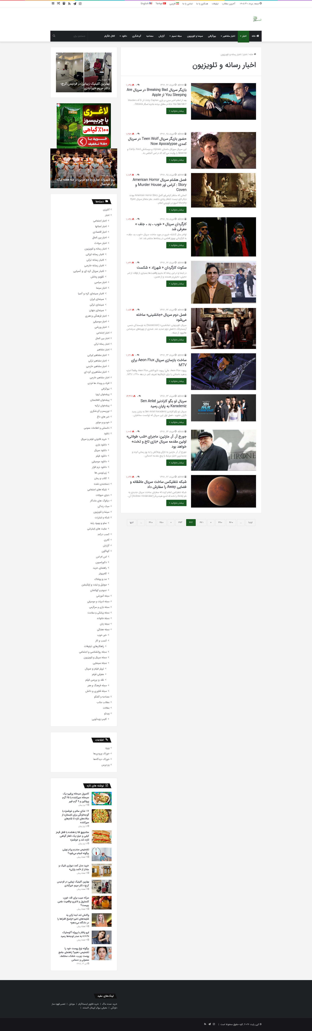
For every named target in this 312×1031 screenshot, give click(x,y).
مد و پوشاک (100, 579)
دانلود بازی (101, 445)
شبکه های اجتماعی (97, 489)
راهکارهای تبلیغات (94, 646)
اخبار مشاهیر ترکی (97, 361)
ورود (107, 748)
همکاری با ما (202, 4)
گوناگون (105, 551)
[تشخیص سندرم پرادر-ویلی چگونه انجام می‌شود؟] (102, 854)
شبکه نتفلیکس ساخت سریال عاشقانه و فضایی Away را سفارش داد (158, 484)
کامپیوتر (103, 573)
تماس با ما (188, 4)
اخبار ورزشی (101, 327)
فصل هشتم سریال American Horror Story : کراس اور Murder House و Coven (160, 185)
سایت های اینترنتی (97, 529)
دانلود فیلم (101, 456)
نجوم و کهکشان (98, 590)
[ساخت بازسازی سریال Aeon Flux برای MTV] (223, 371)
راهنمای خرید (100, 568)
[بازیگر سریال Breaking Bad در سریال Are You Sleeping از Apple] (223, 101)
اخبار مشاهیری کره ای (95, 372)
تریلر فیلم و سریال (94, 669)
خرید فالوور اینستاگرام (88, 1004)
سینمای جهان (96, 310)
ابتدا (250, 522)
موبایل (72, 1004)
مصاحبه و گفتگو (101, 697)
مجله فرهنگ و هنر (97, 685)
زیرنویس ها (101, 473)
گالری (106, 540)
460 (231, 522)
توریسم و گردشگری (99, 411)
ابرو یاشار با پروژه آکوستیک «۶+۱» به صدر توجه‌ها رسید (75, 934)
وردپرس (105, 765)
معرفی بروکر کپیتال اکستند (95, 1008)
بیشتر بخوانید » (176, 111)
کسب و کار (101, 641)
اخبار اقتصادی (100, 232)
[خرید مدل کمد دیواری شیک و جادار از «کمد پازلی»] (102, 870)
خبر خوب (102, 635)
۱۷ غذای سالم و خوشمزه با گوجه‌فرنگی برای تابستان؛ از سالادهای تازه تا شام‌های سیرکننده (75, 816)
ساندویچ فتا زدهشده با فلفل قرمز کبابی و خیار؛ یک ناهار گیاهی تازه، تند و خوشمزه (72, 836)
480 (162, 522)
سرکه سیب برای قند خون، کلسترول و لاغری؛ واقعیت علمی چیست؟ (86, 86)
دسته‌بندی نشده (101, 484)
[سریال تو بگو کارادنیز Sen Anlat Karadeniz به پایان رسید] (223, 407)
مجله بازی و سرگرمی (99, 607)
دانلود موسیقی (99, 461)
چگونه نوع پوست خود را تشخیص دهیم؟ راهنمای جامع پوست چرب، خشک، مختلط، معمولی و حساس (73, 954)
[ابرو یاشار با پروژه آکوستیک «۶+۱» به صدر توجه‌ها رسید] (102, 937)
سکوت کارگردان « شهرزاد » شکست (162, 267)
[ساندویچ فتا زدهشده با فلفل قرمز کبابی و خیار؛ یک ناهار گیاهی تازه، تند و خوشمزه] (102, 837)
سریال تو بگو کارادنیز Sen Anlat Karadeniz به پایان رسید (164, 403)
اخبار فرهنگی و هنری (96, 316)
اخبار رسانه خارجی (94, 266)
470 (220, 522)
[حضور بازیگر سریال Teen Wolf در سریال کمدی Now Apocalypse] (223, 150)
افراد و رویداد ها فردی (98, 383)
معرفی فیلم (98, 674)
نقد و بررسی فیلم (94, 680)
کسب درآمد (103, 534)
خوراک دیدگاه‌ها (101, 759)
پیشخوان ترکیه (102, 405)
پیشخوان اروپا (102, 394)
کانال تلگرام (109, 36)
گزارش (162, 36)
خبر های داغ (103, 417)
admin (181, 85)
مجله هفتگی (103, 629)
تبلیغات (215, 4)
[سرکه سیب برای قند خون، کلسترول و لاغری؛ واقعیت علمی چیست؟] (102, 902)
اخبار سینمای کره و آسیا (91, 294)
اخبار (244, 36)
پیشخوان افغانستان (99, 400)
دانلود (124, 36)
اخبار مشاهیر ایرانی (97, 355)
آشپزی (106, 210)
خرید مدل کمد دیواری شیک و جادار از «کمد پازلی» (74, 867)
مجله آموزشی (102, 596)
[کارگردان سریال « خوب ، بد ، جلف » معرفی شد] (223, 236)
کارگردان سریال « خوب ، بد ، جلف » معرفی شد (161, 226)
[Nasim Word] (257, 19)
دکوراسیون (101, 562)
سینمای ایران (97, 299)
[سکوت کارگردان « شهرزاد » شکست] (223, 282)
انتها (131, 522)
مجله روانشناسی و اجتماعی (93, 652)
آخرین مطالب (228, 4)
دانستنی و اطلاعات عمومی (96, 428)
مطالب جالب (103, 702)
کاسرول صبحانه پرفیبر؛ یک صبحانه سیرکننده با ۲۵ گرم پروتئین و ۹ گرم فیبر (75, 797)
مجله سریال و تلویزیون (95, 657)
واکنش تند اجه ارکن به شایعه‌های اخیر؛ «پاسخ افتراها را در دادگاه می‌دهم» (73, 919)
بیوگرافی (212, 36)
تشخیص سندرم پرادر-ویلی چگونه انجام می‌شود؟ (75, 851)
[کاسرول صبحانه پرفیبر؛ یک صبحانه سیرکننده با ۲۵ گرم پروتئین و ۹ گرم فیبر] (102, 798)
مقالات (106, 708)
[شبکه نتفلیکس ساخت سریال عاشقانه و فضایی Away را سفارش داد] (223, 491)
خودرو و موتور (102, 422)
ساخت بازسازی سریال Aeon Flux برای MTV (159, 362)
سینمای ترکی (97, 305)
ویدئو (106, 713)
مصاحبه (149, 36)
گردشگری (136, 36)
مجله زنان (104, 624)
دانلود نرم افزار (99, 467)
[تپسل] (58, 105)
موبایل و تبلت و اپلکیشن (94, 585)
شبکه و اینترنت (102, 517)
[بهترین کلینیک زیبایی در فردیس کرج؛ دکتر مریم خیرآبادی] (102, 886)
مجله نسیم (177, 36)
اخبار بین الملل (99, 238)
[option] (84, 72)
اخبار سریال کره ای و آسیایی (88, 271)
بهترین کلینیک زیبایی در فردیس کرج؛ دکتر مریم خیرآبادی (73, 883)
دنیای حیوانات (102, 495)
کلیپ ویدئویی (99, 719)
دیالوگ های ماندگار (99, 501)
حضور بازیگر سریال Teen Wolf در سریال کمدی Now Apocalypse (157, 141)
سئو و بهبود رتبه (98, 523)
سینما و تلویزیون (195, 36)
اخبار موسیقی (100, 321)
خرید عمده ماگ (109, 1004)
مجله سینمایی (100, 663)
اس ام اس (101, 557)
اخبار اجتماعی (100, 221)
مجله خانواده (103, 618)
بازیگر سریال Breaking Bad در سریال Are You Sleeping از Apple (157, 92)
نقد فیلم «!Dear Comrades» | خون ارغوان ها (86, 184)
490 (151, 522)
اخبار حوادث (100, 243)
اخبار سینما (101, 288)
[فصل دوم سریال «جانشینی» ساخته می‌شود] (223, 328)
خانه (254, 36)
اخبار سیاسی (100, 282)
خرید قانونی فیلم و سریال (94, 439)
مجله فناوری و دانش (96, 691)
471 (201, 522)
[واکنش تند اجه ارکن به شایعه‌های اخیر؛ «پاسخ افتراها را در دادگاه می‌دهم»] (102, 920)
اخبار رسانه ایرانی (95, 254)
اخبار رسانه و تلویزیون (95, 249)
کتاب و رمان (100, 478)
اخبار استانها (101, 226)
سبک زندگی (103, 506)
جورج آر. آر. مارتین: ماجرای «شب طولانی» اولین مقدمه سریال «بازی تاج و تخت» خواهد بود (157, 441)
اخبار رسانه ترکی (95, 260)
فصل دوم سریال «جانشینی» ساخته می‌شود (161, 317)
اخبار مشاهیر (229, 36)
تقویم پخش (97, 277)
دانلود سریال (100, 450)
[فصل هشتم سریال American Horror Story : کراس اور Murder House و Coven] (223, 190)
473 (180, 522)
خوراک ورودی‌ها (101, 754)
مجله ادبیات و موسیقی (98, 601)
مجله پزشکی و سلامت (98, 613)
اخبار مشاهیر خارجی (96, 366)
